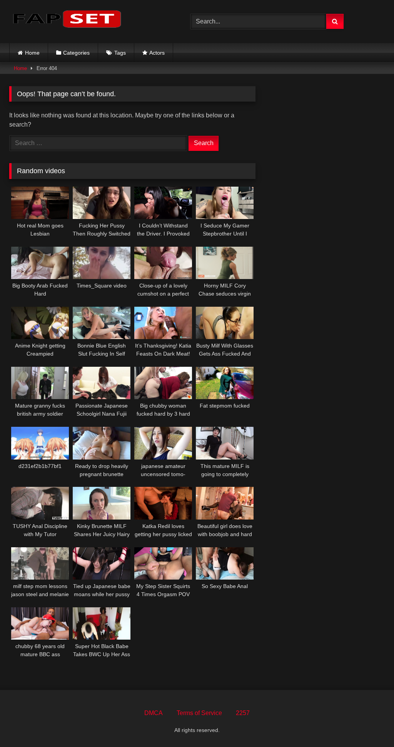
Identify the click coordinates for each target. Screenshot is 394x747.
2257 (243, 713)
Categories (76, 53)
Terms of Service (199, 713)
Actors (157, 53)
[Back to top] (370, 724)
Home (32, 53)
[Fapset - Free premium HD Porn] (88, 20)
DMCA (153, 713)
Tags (120, 53)
